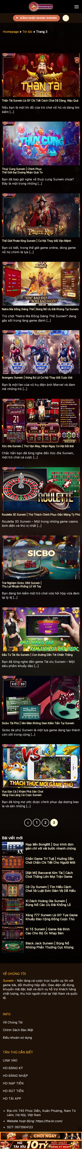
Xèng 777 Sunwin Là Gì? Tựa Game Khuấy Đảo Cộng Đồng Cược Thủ (52, 917)
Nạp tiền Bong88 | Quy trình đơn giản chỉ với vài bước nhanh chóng (51, 846)
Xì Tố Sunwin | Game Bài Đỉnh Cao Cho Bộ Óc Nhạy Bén (48, 931)
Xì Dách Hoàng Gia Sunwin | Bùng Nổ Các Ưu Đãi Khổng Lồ (48, 903)
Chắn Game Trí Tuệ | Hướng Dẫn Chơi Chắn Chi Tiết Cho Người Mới (50, 861)
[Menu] (76, 7)
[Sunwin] (41, 6)
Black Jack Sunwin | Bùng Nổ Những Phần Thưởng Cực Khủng (49, 945)
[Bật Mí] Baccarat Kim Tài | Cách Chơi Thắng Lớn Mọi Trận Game (49, 875)
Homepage (11, 32)
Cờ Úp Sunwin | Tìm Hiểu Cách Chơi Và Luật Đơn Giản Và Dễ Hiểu (51, 889)
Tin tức (27, 32)
